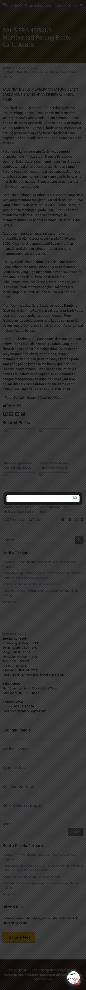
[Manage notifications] (77, 981)
